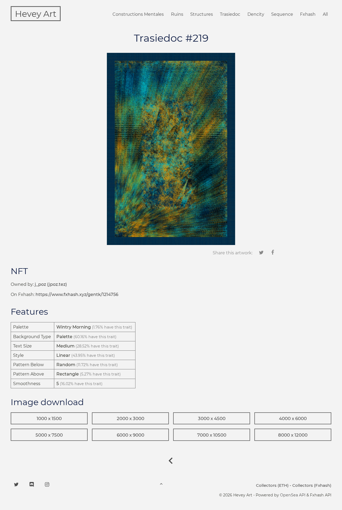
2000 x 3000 (130, 418)
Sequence (282, 14)
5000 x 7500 (49, 435)
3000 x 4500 (212, 418)
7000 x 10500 (211, 435)
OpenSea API (292, 495)
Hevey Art (35, 14)
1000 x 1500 (49, 418)
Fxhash (308, 14)
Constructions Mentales (138, 14)
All (325, 14)
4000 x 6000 (293, 418)
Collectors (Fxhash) (311, 485)
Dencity (255, 14)
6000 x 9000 (130, 435)
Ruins (177, 14)
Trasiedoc (230, 14)
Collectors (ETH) (272, 485)
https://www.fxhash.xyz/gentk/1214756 (77, 294)
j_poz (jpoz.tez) (51, 284)
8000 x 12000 (293, 435)
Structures (201, 14)
